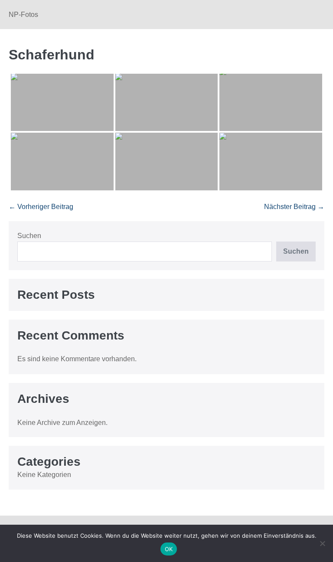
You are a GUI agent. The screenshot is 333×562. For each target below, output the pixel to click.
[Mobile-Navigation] (321, 15)
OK (169, 549)
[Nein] (322, 543)
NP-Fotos (23, 14)
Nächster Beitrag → (294, 206)
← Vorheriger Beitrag (41, 206)
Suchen (29, 235)
